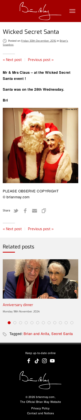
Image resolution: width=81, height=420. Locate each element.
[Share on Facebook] (25, 211)
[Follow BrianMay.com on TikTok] (36, 361)
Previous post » (41, 59)
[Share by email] (35, 211)
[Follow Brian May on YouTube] (52, 361)
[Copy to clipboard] (44, 211)
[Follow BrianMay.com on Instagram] (44, 361)
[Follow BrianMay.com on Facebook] (29, 361)
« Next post (12, 59)
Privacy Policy (40, 408)
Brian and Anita (36, 333)
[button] (9, 322)
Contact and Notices (40, 413)
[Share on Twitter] (16, 211)
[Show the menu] (72, 11)
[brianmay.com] (41, 11)
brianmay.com (45, 397)
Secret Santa (62, 333)
